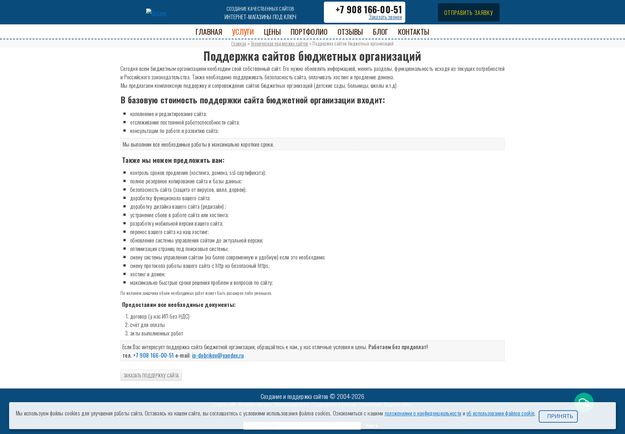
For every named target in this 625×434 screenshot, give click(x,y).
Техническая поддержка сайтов (279, 43)
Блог (380, 31)
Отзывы (350, 31)
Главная (238, 43)
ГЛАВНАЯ (209, 31)
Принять (560, 416)
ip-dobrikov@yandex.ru (218, 355)
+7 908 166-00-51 (369, 9)
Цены (272, 31)
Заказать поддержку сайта (151, 375)
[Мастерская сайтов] (156, 11)
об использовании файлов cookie (500, 413)
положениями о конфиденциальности (423, 413)
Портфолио (309, 31)
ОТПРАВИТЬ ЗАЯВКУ (468, 12)
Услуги (243, 31)
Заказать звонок (385, 17)
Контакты (413, 31)
